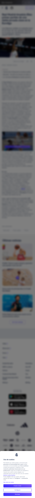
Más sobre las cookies (8, 482)
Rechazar (17, 494)
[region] (17, 474)
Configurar (18, 490)
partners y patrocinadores (9, 475)
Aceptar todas (17, 485)
